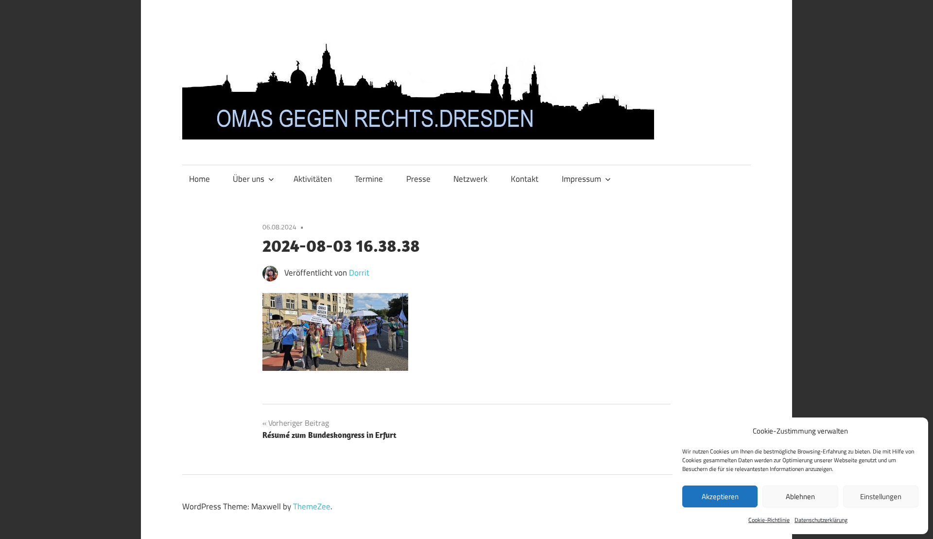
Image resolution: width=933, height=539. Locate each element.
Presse (418, 179)
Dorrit (359, 272)
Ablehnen (800, 496)
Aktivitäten (313, 179)
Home (199, 179)
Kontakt (524, 179)
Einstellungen (880, 496)
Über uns (248, 179)
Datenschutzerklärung (821, 519)
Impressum (581, 179)
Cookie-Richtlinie (769, 519)
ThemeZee (311, 506)
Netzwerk (470, 179)
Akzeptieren (720, 496)
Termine (369, 179)
